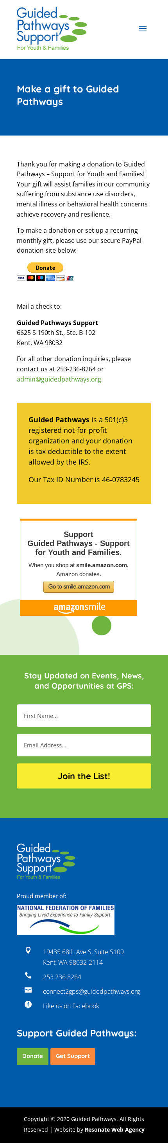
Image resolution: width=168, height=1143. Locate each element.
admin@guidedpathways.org (59, 379)
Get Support (73, 1056)
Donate (32, 1056)
